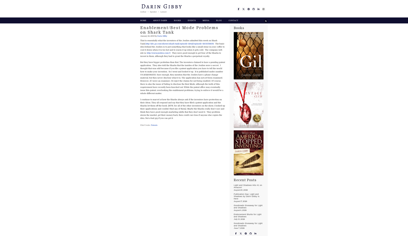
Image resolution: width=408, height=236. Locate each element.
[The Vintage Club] (249, 105)
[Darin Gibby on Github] (253, 9)
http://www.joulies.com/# (159, 53)
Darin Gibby (204, 6)
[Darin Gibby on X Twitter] (243, 9)
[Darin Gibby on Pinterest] (248, 9)
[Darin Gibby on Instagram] (263, 9)
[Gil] (249, 56)
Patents (154, 125)
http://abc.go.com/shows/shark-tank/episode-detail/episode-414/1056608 (179, 44)
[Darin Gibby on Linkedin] (258, 9)
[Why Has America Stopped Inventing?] (249, 153)
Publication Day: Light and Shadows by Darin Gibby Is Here (246, 196)
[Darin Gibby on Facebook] (238, 9)
